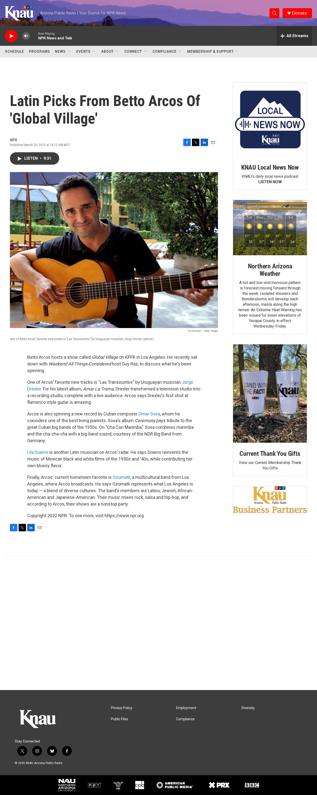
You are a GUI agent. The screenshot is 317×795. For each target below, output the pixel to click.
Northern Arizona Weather (270, 269)
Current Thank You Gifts (269, 453)
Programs (39, 51)
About (107, 51)
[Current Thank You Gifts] (270, 393)
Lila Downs (37, 452)
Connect (133, 51)
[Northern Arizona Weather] (270, 228)
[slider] (34, 35)
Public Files (119, 719)
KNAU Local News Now (270, 167)
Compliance (165, 51)
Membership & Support (210, 51)
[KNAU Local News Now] (270, 119)
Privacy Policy (121, 708)
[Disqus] (158, 623)
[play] (11, 36)
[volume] (26, 36)
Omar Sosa (149, 413)
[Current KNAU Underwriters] (270, 499)
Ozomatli (121, 477)
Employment (186, 708)
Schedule (14, 51)
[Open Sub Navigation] (69, 51)
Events (83, 51)
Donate (299, 13)
